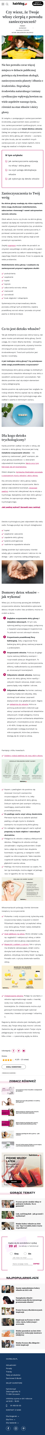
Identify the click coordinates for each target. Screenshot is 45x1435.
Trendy (9, 1372)
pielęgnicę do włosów (19, 704)
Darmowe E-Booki (13, 1378)
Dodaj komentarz (13, 1067)
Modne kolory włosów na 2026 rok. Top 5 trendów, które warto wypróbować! (29, 1225)
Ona (16, 1253)
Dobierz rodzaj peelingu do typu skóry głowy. (23, 756)
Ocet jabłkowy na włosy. (14, 934)
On (29, 1253)
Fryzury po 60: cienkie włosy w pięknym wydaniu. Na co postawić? (28, 1204)
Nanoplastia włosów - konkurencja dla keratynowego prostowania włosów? (29, 1300)
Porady (22, 26)
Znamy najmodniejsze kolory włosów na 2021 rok (28, 1289)
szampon (12, 245)
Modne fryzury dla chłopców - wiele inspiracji (28, 1344)
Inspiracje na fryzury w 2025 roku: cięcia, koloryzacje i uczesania (27, 1322)
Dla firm (9, 1419)
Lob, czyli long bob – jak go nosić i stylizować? (29, 1215)
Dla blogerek (11, 1416)
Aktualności (11, 1365)
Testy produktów (13, 1375)
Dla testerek (11, 1423)
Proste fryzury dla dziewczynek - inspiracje (29, 1311)
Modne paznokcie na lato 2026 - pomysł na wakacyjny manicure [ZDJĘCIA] (29, 1333)
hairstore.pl (11, 1389)
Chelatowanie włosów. (13, 996)
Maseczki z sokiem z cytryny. (16, 944)
